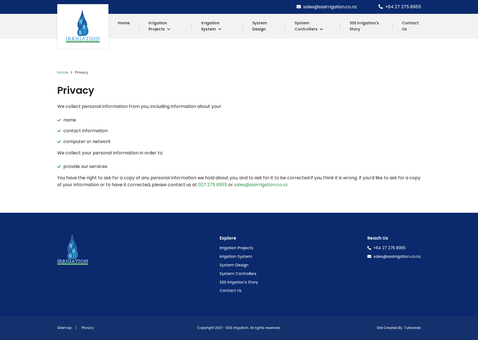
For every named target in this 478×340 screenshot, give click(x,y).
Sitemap (64, 327)
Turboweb (412, 327)
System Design (259, 26)
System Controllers (306, 26)
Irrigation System (210, 26)
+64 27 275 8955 (402, 7)
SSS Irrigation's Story (364, 26)
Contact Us (410, 26)
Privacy (88, 327)
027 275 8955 (212, 184)
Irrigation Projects (158, 26)
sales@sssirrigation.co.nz (329, 7)
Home (124, 23)
